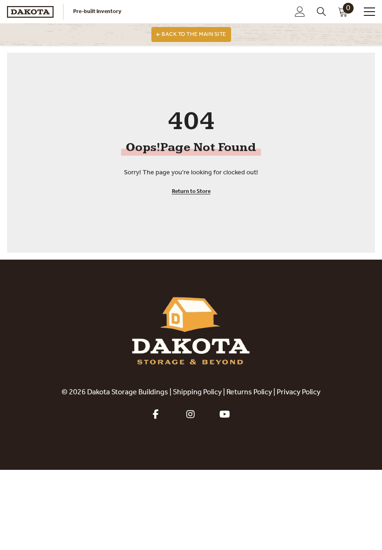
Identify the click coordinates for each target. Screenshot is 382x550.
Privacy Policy (299, 392)
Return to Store (191, 191)
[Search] (321, 11)
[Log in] (300, 12)
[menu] (369, 11)
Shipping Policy (197, 392)
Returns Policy (249, 392)
